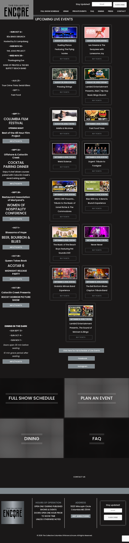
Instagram (82, 366)
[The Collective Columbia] (16, 5)
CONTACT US (79, 477)
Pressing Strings (64, 86)
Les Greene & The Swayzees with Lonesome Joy (96, 49)
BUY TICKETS (64, 59)
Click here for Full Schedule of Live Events (81, 350)
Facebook (82, 358)
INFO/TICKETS (16, 141)
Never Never (97, 244)
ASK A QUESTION (49, 477)
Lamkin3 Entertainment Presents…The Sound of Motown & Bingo (81, 327)
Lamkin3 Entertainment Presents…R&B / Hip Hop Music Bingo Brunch (96, 90)
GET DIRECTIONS (80, 516)
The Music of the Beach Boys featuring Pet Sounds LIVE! (64, 248)
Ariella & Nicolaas (64, 128)
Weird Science (64, 161)
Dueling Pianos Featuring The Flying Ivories (64, 49)
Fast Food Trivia (96, 128)
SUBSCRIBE (120, 4)
